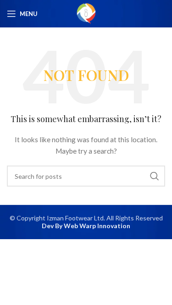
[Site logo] (86, 13)
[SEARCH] (154, 176)
